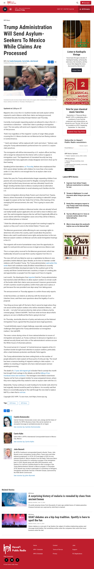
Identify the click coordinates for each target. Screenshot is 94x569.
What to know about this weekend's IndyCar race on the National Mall (78, 225)
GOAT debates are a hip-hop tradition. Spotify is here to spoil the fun (59, 518)
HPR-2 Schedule (38, 553)
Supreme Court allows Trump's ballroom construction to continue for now (77, 185)
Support (74, 549)
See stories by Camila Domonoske (27, 427)
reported (32, 277)
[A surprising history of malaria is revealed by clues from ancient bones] (14, 499)
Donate (86, 3)
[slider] (13, 9)
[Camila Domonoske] (8, 421)
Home (35, 545)
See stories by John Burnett (24, 475)
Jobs (73, 545)
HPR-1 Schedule (38, 549)
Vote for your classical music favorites (76, 110)
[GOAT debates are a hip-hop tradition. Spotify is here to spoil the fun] (14, 521)
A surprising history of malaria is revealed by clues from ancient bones (59, 497)
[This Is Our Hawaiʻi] (76, 246)
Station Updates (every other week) (76, 156)
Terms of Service (58, 549)
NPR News (7, 20)
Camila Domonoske (15, 61)
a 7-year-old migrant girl (21, 371)
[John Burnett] (8, 453)
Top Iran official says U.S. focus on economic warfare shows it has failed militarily (77, 216)
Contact (55, 545)
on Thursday (28, 167)
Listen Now (76, 70)
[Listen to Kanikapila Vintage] (76, 34)
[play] (5, 9)
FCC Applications (77, 553)
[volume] (10, 9)
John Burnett (34, 61)
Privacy (55, 553)
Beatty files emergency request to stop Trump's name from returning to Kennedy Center (77, 206)
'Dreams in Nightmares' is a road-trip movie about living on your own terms (78, 195)
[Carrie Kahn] (8, 438)
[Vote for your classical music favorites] (76, 91)
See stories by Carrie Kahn (24, 441)
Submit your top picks (76, 132)
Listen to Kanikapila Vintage (76, 53)
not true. (23, 392)
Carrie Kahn (25, 61)
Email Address (69, 148)
